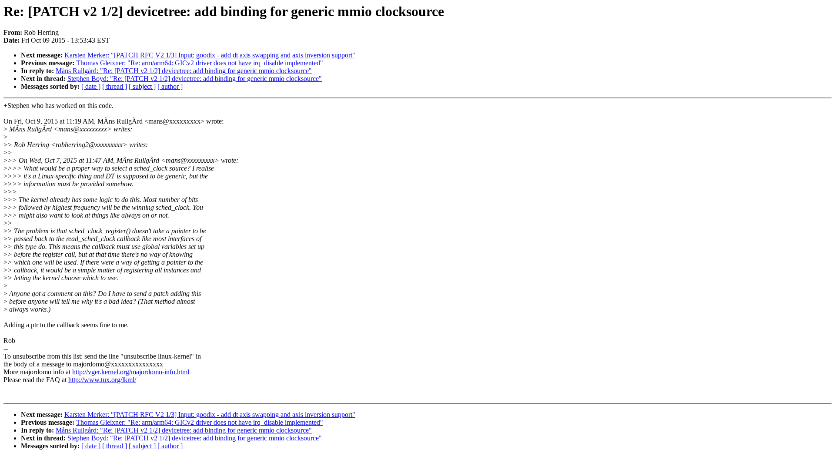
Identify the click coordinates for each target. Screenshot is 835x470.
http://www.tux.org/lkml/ (102, 379)
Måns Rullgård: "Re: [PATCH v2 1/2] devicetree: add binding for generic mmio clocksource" (184, 70)
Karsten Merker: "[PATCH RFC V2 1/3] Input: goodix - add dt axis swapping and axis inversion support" (209, 55)
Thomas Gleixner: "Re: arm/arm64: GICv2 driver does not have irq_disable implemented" (199, 63)
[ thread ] (114, 86)
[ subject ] (142, 86)
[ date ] (90, 86)
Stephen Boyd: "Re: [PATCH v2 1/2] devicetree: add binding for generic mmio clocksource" (194, 78)
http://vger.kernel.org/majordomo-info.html (130, 372)
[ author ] (170, 86)
